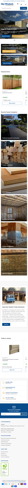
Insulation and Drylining (6, 443)
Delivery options (4, 451)
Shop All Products (6, 36)
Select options (12, 103)
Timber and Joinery (5, 440)
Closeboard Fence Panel (7, 92)
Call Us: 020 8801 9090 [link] (18, 36)
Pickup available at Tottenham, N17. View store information (14, 1)
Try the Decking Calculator (9, 51)
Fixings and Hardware (5, 445)
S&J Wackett (5, 91)
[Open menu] (25, 4)
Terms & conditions (5, 457)
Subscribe (23, 414)
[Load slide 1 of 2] (13, 40)
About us (6, 324)
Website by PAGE (22, 481)
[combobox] (14, 8)
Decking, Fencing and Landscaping (8, 438)
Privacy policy (4, 455)
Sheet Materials (4, 441)
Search (24, 8)
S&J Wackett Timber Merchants (14, 480)
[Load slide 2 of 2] (14, 40)
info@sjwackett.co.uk (10, 387)
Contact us (3, 453)
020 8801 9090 (9, 382)
